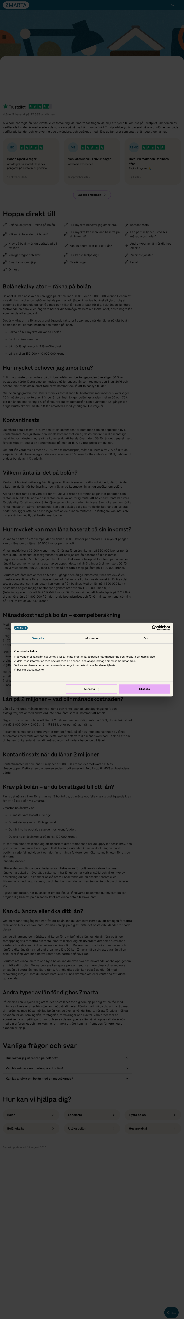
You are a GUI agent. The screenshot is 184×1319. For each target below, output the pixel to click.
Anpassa (89, 689)
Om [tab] (146, 638)
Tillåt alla (144, 689)
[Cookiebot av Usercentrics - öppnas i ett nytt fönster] (154, 628)
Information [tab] (92, 638)
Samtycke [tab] (38, 638)
